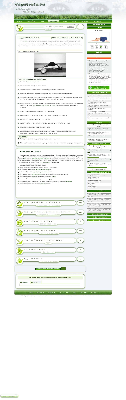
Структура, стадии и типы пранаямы (96, 111)
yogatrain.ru (28, 295)
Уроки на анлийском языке (94, 54)
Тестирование (83, 292)
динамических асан (36, 174)
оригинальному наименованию (41, 169)
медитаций (34, 176)
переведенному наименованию (41, 172)
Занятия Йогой (40, 292)
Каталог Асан (51, 292)
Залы (60, 292)
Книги (74, 292)
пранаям (54, 176)
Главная (30, 292)
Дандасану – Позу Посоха (32, 81)
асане (26, 41)
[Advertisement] (50, 191)
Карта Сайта (94, 292)
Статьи (67, 292)
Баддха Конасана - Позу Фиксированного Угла (44, 105)
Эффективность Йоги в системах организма (98, 113)
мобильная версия (45, 162)
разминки (42, 183)
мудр (50, 179)
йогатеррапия (68, 181)
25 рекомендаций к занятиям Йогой (96, 100)
